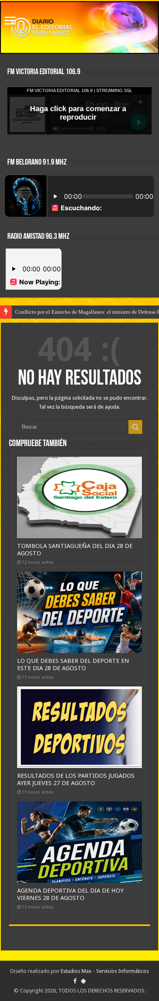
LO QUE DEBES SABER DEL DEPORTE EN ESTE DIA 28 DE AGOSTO (73, 664)
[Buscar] (135, 427)
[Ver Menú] (10, 21)
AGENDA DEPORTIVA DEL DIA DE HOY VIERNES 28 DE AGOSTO (70, 894)
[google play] (83, 981)
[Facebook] (75, 981)
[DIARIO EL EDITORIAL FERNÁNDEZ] (79, 27)
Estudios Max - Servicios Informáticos (105, 971)
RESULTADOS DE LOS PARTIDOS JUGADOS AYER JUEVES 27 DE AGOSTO (76, 779)
